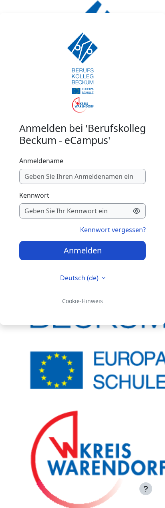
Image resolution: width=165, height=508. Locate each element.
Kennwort (34, 195)
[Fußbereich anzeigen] (145, 488)
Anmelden (83, 250)
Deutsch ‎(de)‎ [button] (80, 277)
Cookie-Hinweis (82, 301)
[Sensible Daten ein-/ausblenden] (137, 211)
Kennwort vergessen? (113, 229)
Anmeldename (41, 160)
